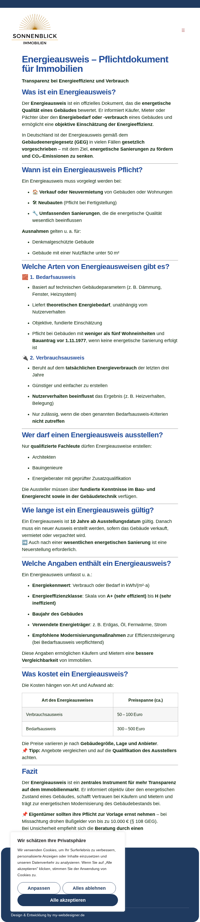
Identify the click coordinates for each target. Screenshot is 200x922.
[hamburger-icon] (183, 30)
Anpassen (39, 888)
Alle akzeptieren (68, 900)
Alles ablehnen (89, 888)
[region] (67, 872)
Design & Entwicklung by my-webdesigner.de (48, 915)
